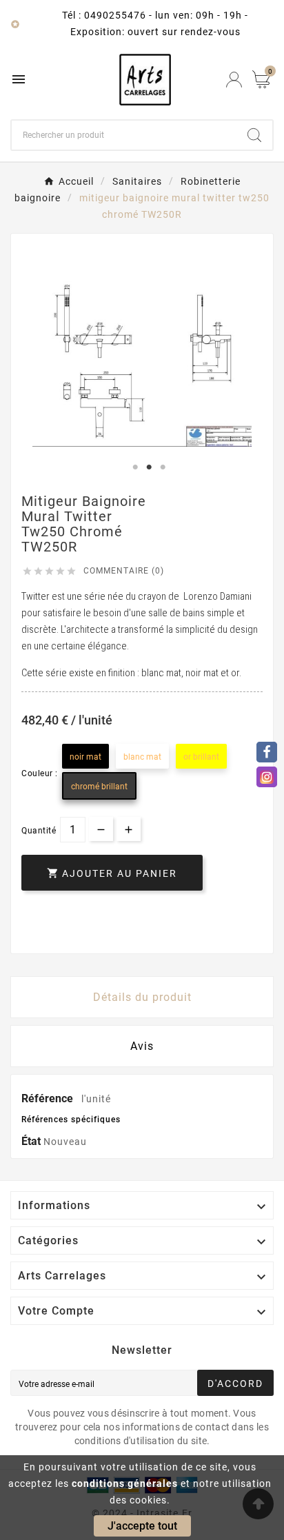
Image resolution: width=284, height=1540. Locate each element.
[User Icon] (234, 80)
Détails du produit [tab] (142, 997)
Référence (48, 1098)
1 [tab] (135, 467)
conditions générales (125, 1483)
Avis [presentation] (142, 1046)
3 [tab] (163, 467)
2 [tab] (149, 467)
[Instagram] (266, 777)
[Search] (254, 135)
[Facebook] (266, 752)
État (32, 1141)
